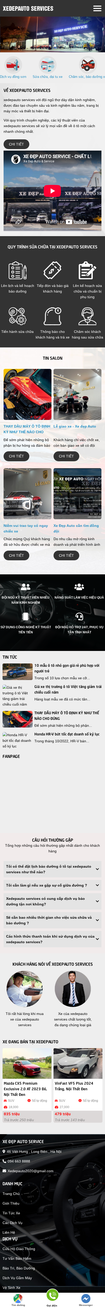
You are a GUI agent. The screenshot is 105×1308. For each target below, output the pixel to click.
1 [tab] (49, 46)
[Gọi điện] (52, 1297)
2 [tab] (55, 46)
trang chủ (11, 1194)
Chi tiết (16, 144)
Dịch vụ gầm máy (17, 1278)
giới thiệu (11, 1203)
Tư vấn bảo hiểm (17, 1258)
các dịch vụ (12, 1223)
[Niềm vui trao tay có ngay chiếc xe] (27, 495)
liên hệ (9, 1232)
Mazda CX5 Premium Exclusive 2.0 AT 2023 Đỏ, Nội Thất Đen (25, 1088)
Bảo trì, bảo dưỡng (19, 1268)
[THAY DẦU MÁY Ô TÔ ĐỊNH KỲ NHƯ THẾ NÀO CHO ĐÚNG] (27, 396)
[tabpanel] (52, 34)
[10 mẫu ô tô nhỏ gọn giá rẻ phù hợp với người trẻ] (18, 671)
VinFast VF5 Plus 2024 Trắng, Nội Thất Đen (74, 1085)
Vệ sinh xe (11, 1288)
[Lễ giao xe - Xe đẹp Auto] (77, 396)
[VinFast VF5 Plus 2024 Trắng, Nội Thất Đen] (78, 1063)
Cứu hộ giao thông (19, 1249)
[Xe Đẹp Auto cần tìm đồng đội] (77, 495)
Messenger (86, 1305)
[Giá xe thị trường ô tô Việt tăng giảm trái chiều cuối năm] (18, 696)
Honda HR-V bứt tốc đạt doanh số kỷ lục (66, 733)
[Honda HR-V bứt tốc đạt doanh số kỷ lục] (18, 740)
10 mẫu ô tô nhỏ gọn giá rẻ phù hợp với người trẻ (66, 667)
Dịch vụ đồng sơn (13, 77)
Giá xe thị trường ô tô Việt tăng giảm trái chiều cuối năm (68, 689)
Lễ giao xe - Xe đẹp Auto (75, 426)
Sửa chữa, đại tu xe (47, 77)
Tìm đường (18, 1305)
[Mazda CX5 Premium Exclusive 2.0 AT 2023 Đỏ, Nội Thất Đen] (27, 1063)
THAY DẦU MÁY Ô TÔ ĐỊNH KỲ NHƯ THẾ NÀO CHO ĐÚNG (27, 432)
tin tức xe (11, 1213)
